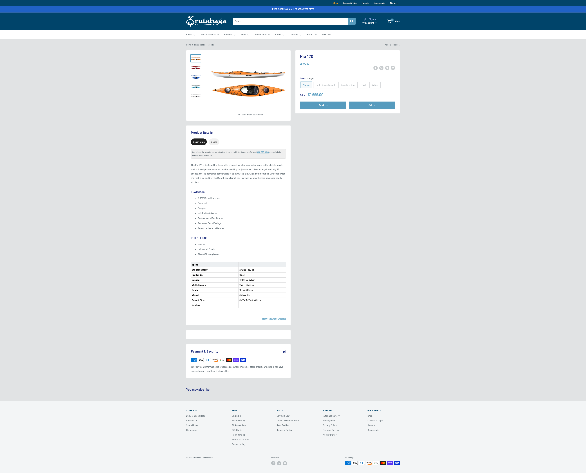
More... (310, 34)
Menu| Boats (199, 45)
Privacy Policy (330, 425)
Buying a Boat (283, 415)
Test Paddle (283, 425)
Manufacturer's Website (274, 318)
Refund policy (239, 444)
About (393, 3)
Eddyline (304, 64)
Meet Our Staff (330, 434)
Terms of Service (240, 439)
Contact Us (191, 420)
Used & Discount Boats (288, 420)
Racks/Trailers (208, 34)
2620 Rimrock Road (195, 415)
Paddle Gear (261, 34)
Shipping (236, 415)
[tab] (199, 141)
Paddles (228, 34)
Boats (189, 34)
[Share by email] (393, 67)
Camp (278, 34)
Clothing (294, 34)
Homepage (191, 430)
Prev (386, 45)
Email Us (323, 105)
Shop (335, 3)
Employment (329, 420)
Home (188, 45)
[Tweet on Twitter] (387, 67)
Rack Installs (238, 434)
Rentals (365, 3)
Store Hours (192, 425)
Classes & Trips (350, 3)
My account (368, 22)
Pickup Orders (239, 425)
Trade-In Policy (284, 430)
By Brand (326, 34)
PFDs (243, 34)
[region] (238, 283)
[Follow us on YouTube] (285, 463)
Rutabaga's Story (331, 415)
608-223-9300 (263, 152)
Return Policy (238, 420)
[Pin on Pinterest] (381, 67)
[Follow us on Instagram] (279, 463)
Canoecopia (379, 3)
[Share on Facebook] (375, 67)
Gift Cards (237, 430)
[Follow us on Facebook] (273, 463)
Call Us (372, 105)
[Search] (352, 21)
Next (395, 45)
